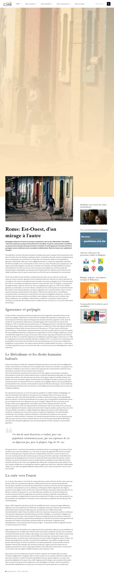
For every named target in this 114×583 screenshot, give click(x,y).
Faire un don (79, 4)
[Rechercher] (108, 4)
